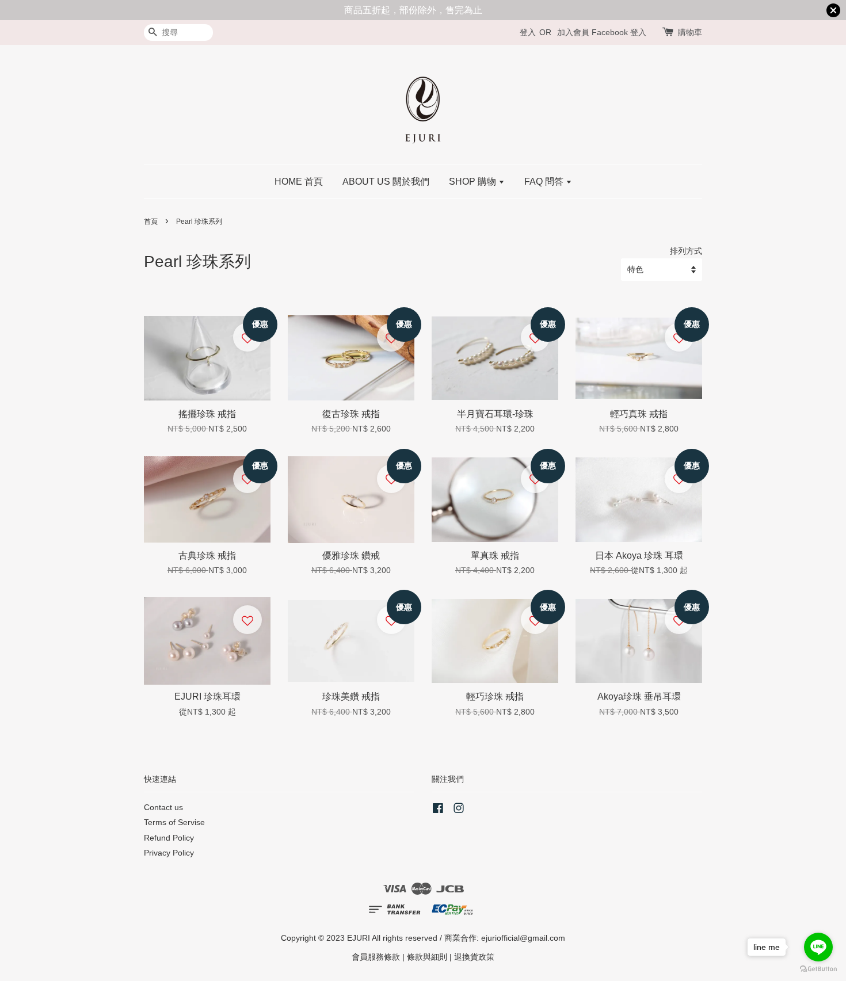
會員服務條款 (376, 957)
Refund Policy (169, 838)
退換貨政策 (474, 957)
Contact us (163, 807)
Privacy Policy (169, 853)
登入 (528, 32)
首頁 (151, 221)
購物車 (690, 32)
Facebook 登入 (619, 32)
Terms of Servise (174, 822)
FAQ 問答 (545, 181)
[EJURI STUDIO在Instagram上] (458, 810)
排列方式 (686, 250)
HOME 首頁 (299, 181)
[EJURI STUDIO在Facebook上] (438, 810)
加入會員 (573, 32)
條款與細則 (427, 957)
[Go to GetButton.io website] (818, 969)
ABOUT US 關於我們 (385, 181)
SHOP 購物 (473, 181)
